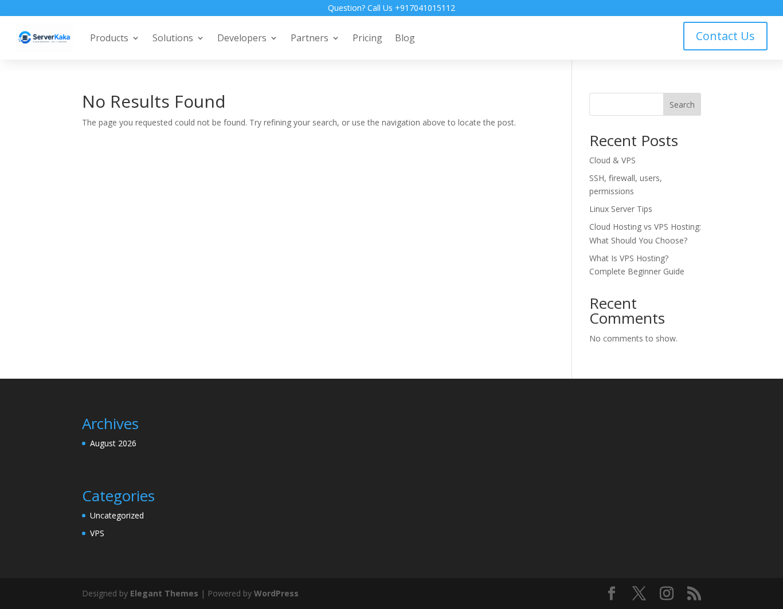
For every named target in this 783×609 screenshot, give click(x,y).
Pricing (367, 38)
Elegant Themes (164, 593)
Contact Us (725, 36)
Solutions (172, 38)
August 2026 (113, 443)
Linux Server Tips (620, 208)
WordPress (276, 593)
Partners (309, 38)
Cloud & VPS (612, 160)
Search (682, 104)
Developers (242, 38)
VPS (97, 533)
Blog (405, 38)
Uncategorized (117, 515)
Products (109, 38)
